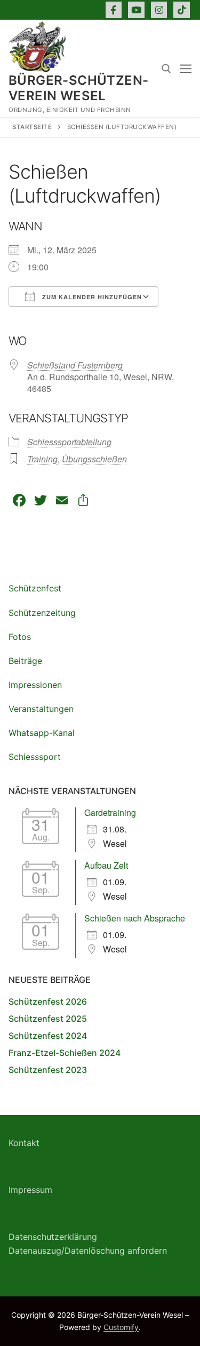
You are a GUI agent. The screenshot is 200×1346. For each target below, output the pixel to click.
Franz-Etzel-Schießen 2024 (65, 1052)
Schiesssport (35, 756)
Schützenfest (35, 588)
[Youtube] (136, 10)
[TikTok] (181, 10)
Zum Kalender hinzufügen (91, 297)
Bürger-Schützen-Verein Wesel (78, 88)
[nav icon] (185, 69)
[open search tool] (166, 69)
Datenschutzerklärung (53, 1236)
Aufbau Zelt (106, 865)
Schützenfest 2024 (48, 1035)
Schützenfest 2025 (48, 1018)
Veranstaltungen (41, 708)
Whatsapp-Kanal (42, 732)
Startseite (32, 127)
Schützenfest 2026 (48, 1001)
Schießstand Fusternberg (75, 365)
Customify (121, 1327)
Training (42, 459)
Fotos (20, 636)
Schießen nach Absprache (134, 918)
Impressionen (35, 684)
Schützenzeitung (42, 612)
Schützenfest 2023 (48, 1069)
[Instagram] (159, 10)
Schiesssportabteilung (69, 442)
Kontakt (24, 1142)
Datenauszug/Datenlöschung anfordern (88, 1250)
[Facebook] (114, 10)
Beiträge (25, 660)
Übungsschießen (94, 459)
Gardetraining (110, 812)
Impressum (30, 1189)
